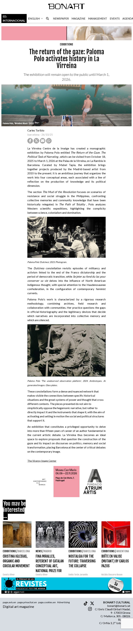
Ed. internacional (14, 18)
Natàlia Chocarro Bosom (111, 574)
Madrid (48, 551)
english (34, 18)
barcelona (33, 134)
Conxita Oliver (9, 574)
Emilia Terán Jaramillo (78, 574)
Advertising (63, 602)
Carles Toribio (36, 130)
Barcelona (24, 551)
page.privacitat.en (27, 602)
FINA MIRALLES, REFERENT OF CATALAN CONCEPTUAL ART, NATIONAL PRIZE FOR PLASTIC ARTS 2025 (50, 566)
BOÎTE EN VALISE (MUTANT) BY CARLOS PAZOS (115, 561)
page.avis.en (9, 602)
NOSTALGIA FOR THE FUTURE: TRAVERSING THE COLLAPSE (82, 561)
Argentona (122, 551)
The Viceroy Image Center (41, 460)
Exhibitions (66, 44)
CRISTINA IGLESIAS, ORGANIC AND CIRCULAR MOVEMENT (16, 561)
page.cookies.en (47, 602)
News (39, 551)
